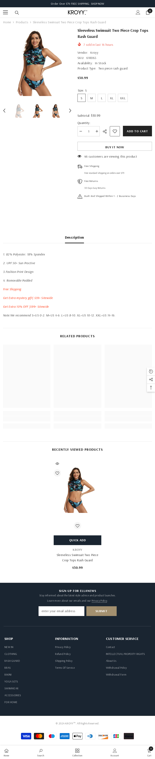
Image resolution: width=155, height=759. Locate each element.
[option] (37, 61)
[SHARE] (106, 131)
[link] (26, 418)
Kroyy (94, 52)
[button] (4, 111)
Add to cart (137, 131)
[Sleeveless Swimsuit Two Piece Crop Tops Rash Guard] (77, 489)
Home (7, 22)
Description (74, 237)
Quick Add (77, 540)
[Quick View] (57, 463)
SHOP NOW (97, 3)
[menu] (5, 12)
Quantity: (84, 123)
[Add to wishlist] (115, 131)
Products (22, 22)
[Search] (17, 12)
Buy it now (114, 147)
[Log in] (138, 12)
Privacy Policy (99, 600)
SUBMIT (101, 611)
